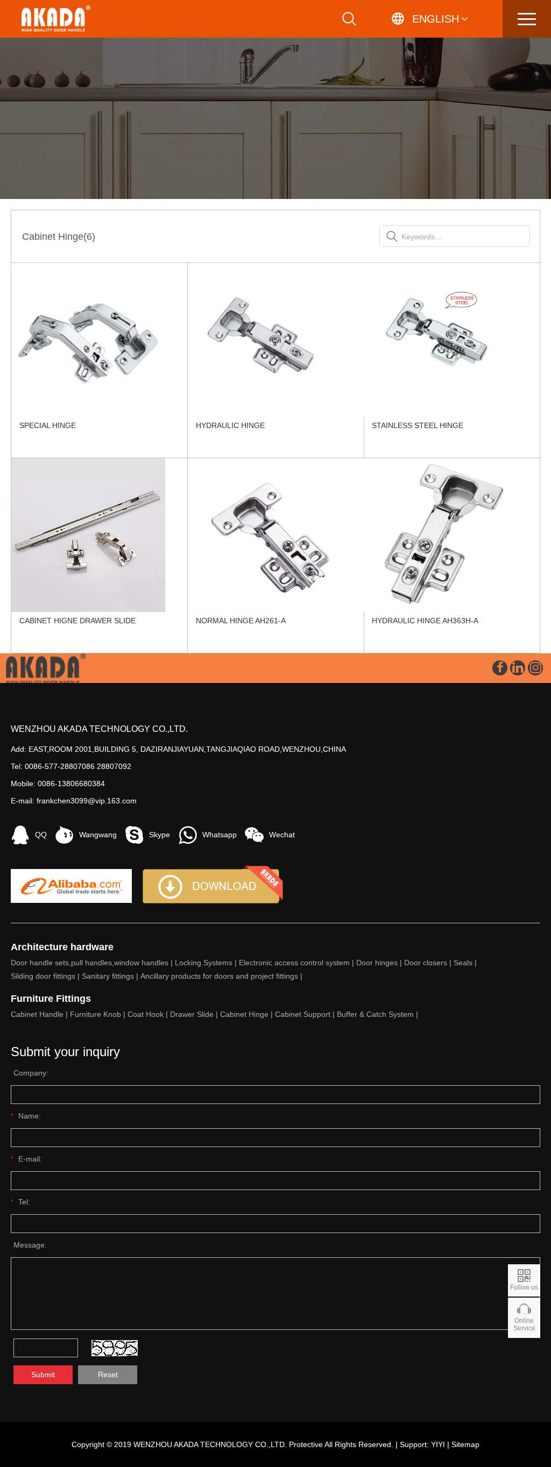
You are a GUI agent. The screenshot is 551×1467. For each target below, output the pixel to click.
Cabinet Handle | (40, 1014)
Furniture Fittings (51, 998)
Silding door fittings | (46, 976)
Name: (29, 1116)
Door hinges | (380, 962)
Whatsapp (219, 834)
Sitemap (465, 1444)
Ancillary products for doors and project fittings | (222, 976)
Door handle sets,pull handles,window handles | (93, 962)
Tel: (24, 1202)
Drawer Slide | (195, 1014)
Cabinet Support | (306, 1014)
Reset (108, 1374)
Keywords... (421, 236)
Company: (30, 1073)
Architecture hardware (62, 947)
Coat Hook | (149, 1014)
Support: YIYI (422, 1444)
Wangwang (98, 834)
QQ (41, 834)
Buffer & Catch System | (378, 1014)
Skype (159, 834)
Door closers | (429, 962)
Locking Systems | (207, 962)
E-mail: (30, 1159)
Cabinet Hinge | (247, 1014)
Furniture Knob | (99, 1014)
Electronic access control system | (297, 962)
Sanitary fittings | (111, 976)
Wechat (282, 834)
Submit (43, 1374)
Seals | (466, 962)
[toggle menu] (527, 19)
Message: (30, 1245)
